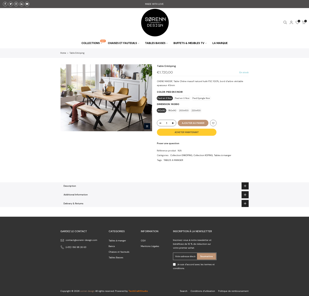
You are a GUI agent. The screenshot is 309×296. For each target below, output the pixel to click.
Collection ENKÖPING (181, 155)
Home (63, 53)
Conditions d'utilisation (203, 291)
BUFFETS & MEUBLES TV (188, 43)
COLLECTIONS (93, 42)
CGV (143, 240)
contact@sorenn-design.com (81, 240)
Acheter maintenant (187, 132)
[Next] (146, 97)
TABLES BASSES (155, 43)
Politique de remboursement (233, 291)
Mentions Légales (150, 246)
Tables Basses (116, 257)
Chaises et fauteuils (119, 251)
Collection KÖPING (203, 155)
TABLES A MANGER (173, 159)
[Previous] (66, 97)
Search (183, 291)
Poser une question (168, 143)
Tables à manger (222, 155)
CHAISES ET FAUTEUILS (122, 43)
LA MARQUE (220, 43)
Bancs (112, 246)
